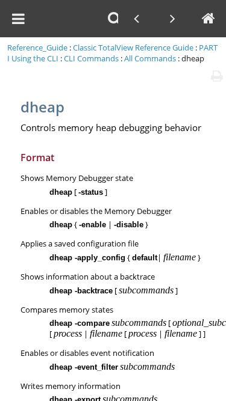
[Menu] (18, 19)
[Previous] (136, 19)
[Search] (114, 19)
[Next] (172, 19)
